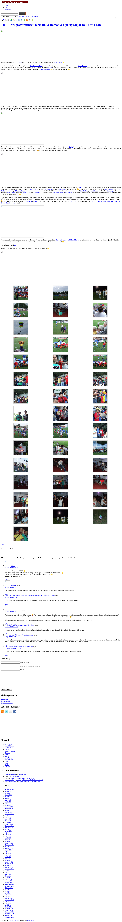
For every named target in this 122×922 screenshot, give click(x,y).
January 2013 (9, 843)
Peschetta (7, 763)
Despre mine (8, 9)
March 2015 (8, 803)
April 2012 (8, 857)
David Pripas (110, 191)
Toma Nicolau (11, 192)
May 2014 (8, 820)
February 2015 (9, 805)
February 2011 (9, 881)
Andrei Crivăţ (9, 747)
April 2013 (8, 838)
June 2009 (8, 901)
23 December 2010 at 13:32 (13, 648)
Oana (71, 201)
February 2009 (9, 908)
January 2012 (9, 862)
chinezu (13, 566)
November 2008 (9, 913)
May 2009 (8, 903)
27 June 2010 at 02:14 (11, 627)
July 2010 (7, 893)
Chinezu (19, 62)
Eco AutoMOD (5, 701)
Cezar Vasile (26, 192)
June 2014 (8, 819)
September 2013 (9, 829)
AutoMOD (4, 699)
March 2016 (8, 795)
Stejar (71, 147)
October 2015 (9, 798)
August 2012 (8, 850)
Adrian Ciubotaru (58, 192)
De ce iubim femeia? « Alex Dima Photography (19, 635)
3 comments (34, 16)
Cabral (7, 749)
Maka (6, 761)
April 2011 (8, 877)
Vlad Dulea (94, 191)
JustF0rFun (28, 201)
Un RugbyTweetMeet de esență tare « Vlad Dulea (19, 625)
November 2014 (9, 810)
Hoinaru (35, 201)
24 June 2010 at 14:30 (11, 611)
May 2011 (8, 876)
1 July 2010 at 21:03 (11, 637)
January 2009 (9, 910)
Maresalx (77, 240)
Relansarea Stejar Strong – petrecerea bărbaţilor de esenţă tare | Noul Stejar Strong (30, 595)
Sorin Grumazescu (16, 610)
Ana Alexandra (9, 780)
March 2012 (8, 858)
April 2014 (8, 822)
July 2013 (7, 833)
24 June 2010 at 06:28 (11, 567)
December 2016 (9, 790)
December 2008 (9, 912)
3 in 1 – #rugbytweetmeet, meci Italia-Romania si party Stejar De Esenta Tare (51, 24)
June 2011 (8, 874)
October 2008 (9, 915)
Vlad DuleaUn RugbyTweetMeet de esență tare (19, 646)
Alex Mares (36, 192)
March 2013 (8, 839)
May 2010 (8, 896)
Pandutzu (13, 585)
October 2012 (9, 848)
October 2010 (9, 888)
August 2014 (8, 815)
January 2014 (9, 824)
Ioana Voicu (8, 758)
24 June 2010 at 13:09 (11, 597)
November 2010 (9, 886)
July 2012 (7, 851)
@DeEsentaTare (45, 69)
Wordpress (30, 920)
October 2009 (9, 898)
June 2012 (8, 853)
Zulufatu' (7, 766)
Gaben (7, 756)
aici (15, 245)
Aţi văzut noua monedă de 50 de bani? (22, 778)
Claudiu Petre (84, 191)
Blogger (19, 16)
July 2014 (7, 817)
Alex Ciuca (68, 192)
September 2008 (9, 917)
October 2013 (9, 827)
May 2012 (8, 855)
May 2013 (8, 836)
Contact (7, 7)
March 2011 (8, 879)
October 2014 (9, 812)
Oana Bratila (34, 189)
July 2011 (7, 872)
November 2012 (9, 846)
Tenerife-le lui (57, 62)
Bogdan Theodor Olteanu (8, 203)
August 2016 (8, 793)
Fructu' (7, 754)
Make (50, 67)
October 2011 (9, 867)
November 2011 (9, 865)
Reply (6, 579)
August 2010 (8, 891)
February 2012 (9, 860)
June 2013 (8, 834)
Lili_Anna (63, 240)
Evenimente (25, 16)
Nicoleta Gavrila (20, 191)
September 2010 (9, 889)
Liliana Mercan (109, 189)
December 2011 (9, 864)
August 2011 (8, 870)
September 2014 (9, 814)
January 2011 (9, 882)
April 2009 (8, 905)
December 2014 (9, 808)
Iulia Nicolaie (9, 759)
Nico (75, 201)
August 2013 (8, 831)
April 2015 (8, 802)
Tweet (2, 544)
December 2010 (9, 884)
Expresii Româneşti (7, 703)
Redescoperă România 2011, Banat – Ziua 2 (29, 780)
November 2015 (9, 796)
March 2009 (8, 907)
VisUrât (7, 765)
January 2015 (9, 807)
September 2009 (9, 900)
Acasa (6, 6)
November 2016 (9, 791)
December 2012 (9, 845)
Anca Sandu (8, 744)
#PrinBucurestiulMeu (36, 66)
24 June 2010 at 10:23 (11, 587)
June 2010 (8, 895)
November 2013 (9, 826)
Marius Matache (82, 66)
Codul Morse (22, 775)
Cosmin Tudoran (10, 751)
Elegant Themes (13, 920)
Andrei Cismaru (9, 746)
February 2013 (9, 841)
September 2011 (9, 869)
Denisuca (7, 753)
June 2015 (8, 800)
